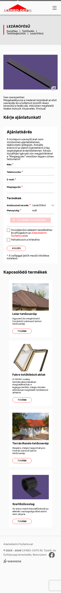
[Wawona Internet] (30, 561)
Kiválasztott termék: (18, 205)
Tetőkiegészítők (16, 33)
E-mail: (11, 179)
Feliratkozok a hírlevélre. (25, 239)
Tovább (22, 331)
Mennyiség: (13, 210)
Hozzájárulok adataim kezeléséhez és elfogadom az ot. (31, 232)
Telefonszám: (14, 172)
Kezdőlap (12, 31)
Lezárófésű (37, 33)
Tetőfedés (28, 31)
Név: (9, 164)
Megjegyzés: (14, 187)
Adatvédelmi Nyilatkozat (18, 544)
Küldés (16, 248)
